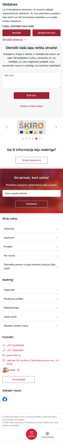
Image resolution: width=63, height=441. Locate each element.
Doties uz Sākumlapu (31, 106)
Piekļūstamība (11, 307)
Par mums (9, 255)
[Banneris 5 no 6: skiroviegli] (31, 127)
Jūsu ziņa (8, 75)
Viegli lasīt (9, 289)
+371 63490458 (15, 345)
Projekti (8, 246)
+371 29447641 (15, 350)
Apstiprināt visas (46, 32)
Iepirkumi (9, 237)
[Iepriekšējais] (7, 127)
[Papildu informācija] (18, 370)
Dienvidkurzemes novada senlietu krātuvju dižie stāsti (29, 266)
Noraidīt (16, 32)
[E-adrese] (8, 370)
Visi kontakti (18, 379)
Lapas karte (10, 316)
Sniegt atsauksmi (31, 160)
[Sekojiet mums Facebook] (4, 399)
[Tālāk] (56, 127)
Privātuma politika (13, 298)
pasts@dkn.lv (13, 355)
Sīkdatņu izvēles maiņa (16, 325)
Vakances (9, 228)
